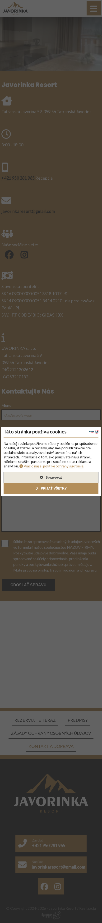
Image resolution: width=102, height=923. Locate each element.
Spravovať (54, 477)
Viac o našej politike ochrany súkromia (53, 466)
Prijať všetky (54, 488)
